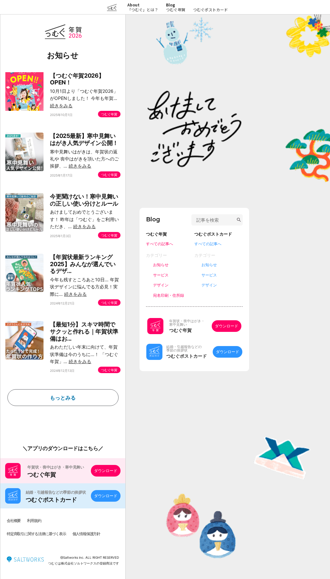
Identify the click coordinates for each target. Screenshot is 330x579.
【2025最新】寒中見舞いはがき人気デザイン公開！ (84, 139)
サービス (161, 275)
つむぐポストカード (210, 9)
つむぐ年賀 (175, 9)
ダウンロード (105, 470)
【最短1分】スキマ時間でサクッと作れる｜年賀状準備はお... (84, 331)
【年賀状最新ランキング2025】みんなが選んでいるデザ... (82, 264)
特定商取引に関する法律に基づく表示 (36, 533)
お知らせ (161, 264)
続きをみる (61, 105)
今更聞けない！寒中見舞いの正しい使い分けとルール (84, 200)
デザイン (161, 285)
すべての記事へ (159, 243)
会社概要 (14, 520)
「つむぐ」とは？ (142, 7)
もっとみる (63, 397)
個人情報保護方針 (86, 533)
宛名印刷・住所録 (168, 295)
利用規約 (34, 520)
